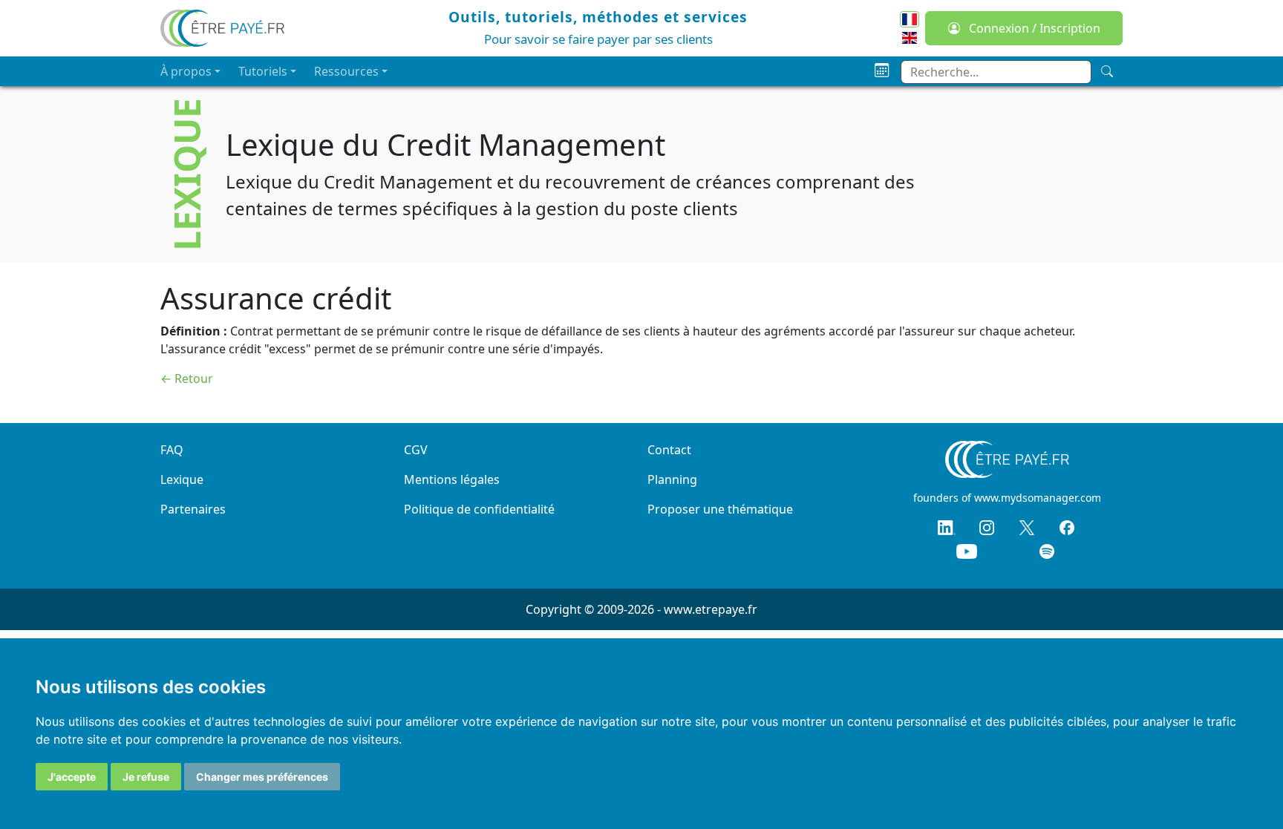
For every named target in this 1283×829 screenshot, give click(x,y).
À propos (186, 71)
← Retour (186, 378)
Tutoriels (262, 71)
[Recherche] (1107, 71)
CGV (416, 450)
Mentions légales (452, 479)
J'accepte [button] (72, 776)
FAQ (171, 450)
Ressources (346, 71)
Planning (672, 479)
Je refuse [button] (146, 776)
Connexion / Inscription (1033, 28)
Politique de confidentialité (479, 509)
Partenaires (193, 509)
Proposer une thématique (720, 509)
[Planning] (882, 71)
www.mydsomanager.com (1037, 498)
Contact (669, 450)
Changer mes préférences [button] (262, 776)
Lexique (181, 479)
